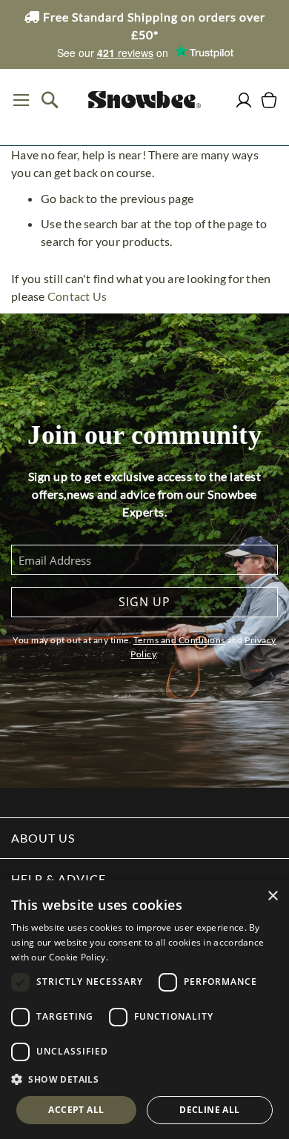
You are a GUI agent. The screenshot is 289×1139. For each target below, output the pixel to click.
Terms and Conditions (179, 639)
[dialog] (144, 1009)
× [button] (272, 896)
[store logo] (144, 99)
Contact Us (77, 296)
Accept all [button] (76, 1109)
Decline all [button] (209, 1109)
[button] (144, 1079)
